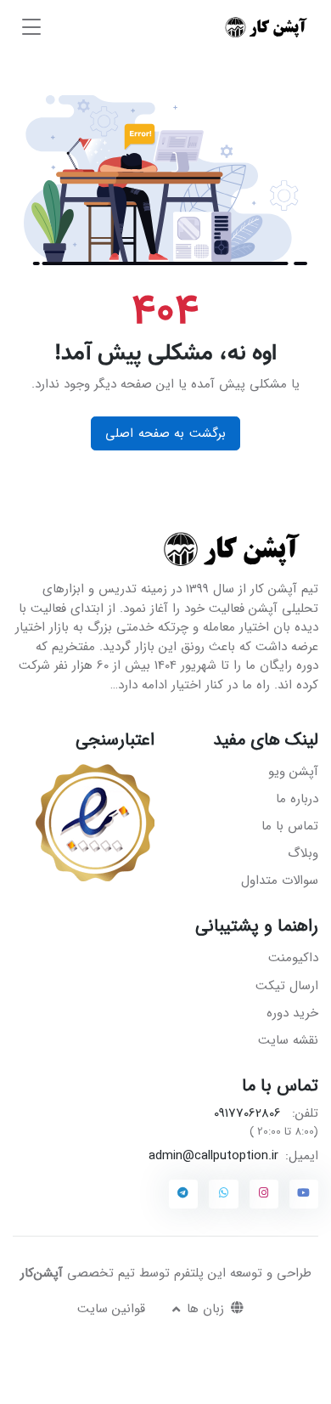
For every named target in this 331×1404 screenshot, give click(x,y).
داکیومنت (293, 958)
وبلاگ (303, 853)
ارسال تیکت (286, 986)
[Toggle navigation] (31, 27)
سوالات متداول (279, 880)
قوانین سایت (111, 1309)
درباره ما (297, 799)
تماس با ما (289, 826)
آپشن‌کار (41, 1273)
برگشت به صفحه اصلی (165, 433)
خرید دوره (292, 1013)
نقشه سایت (288, 1040)
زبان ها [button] (203, 1309)
